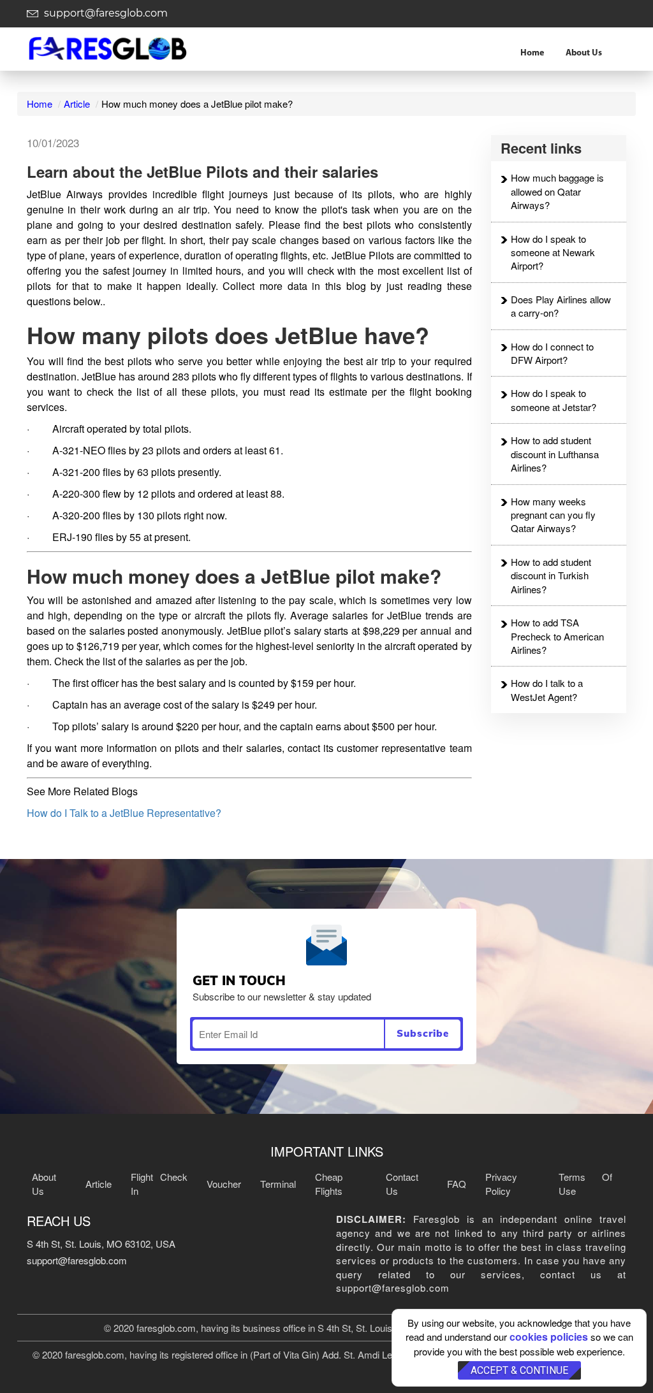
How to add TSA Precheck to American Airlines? (557, 636)
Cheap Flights (328, 1183)
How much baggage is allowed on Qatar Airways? (557, 191)
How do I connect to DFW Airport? (552, 353)
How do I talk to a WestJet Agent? (547, 689)
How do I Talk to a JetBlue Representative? (124, 812)
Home (532, 53)
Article (77, 103)
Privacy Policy (501, 1183)
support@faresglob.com (104, 13)
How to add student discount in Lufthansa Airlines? (555, 453)
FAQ (456, 1183)
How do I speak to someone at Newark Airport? (553, 252)
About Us (584, 53)
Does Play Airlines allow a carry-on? (561, 305)
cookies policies (549, 1336)
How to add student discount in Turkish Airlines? (551, 575)
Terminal (278, 1183)
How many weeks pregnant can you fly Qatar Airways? (553, 514)
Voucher (224, 1183)
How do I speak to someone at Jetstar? (553, 399)
